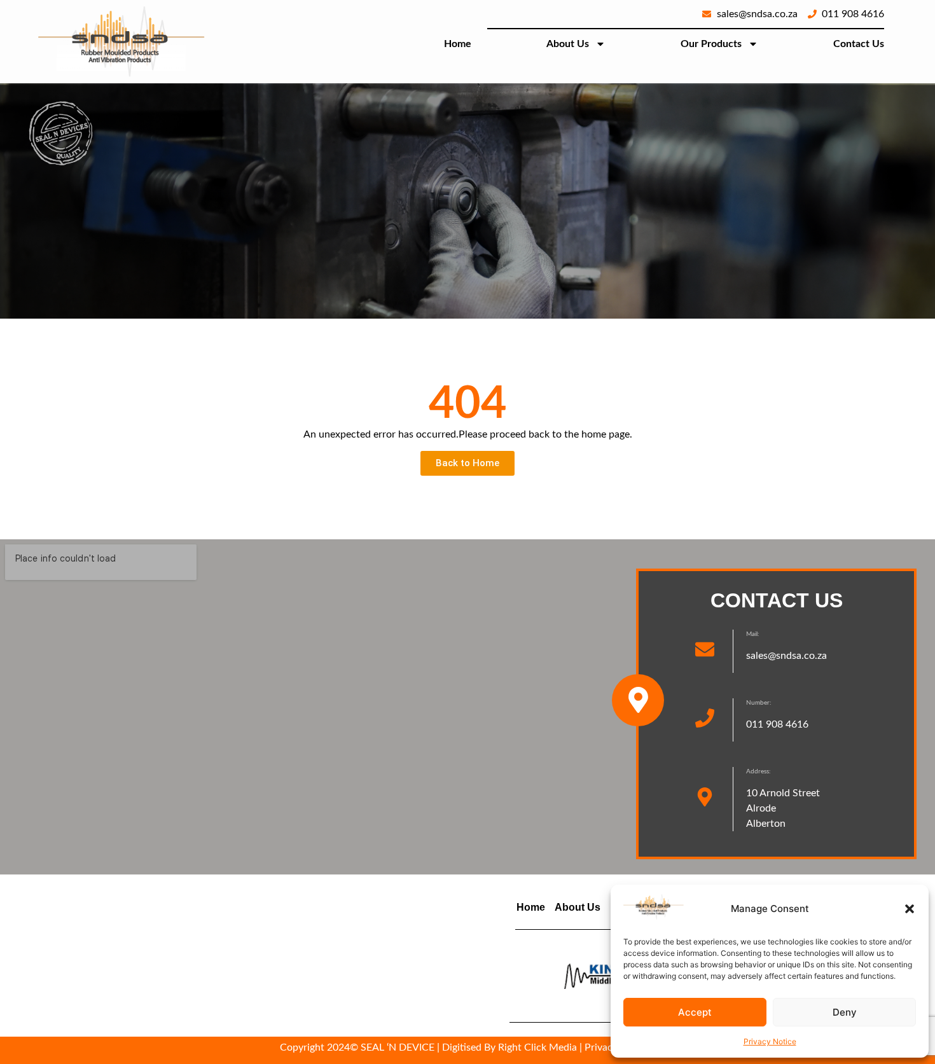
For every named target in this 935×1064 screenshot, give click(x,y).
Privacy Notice (770, 1041)
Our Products (711, 44)
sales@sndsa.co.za (786, 656)
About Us (567, 44)
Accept (695, 1012)
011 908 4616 (777, 724)
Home (457, 44)
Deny (845, 1012)
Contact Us (858, 44)
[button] (909, 908)
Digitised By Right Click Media (509, 1047)
